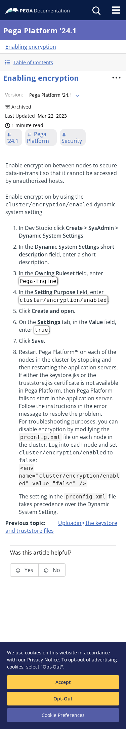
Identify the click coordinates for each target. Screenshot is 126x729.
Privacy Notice (43, 659)
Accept (63, 682)
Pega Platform (38, 137)
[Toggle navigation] (116, 10)
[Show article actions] (116, 77)
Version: (14, 94)
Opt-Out (63, 698)
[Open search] (95, 10)
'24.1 (12, 141)
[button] (63, 62)
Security (71, 141)
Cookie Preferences (63, 715)
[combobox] (53, 95)
